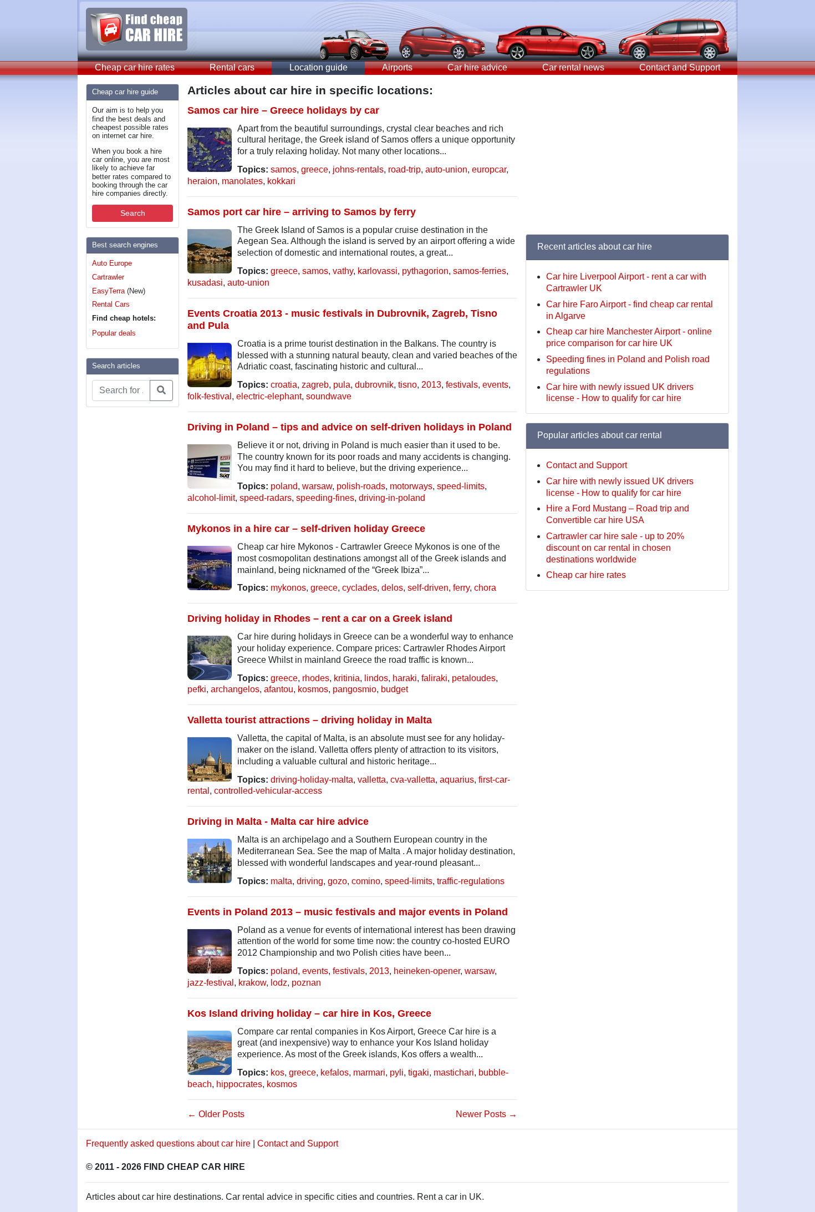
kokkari (281, 181)
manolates (242, 181)
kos (277, 1072)
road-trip (404, 169)
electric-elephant (269, 396)
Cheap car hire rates (135, 67)
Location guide (318, 67)
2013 (431, 384)
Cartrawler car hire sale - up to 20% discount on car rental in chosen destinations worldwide (615, 547)
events (495, 384)
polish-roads (361, 486)
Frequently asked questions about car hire (168, 1143)
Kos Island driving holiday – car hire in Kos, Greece (309, 1013)
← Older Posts (215, 1114)
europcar (489, 169)
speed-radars (266, 498)
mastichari (454, 1072)
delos (392, 587)
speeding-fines (325, 498)
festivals (462, 384)
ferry (461, 587)
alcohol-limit (211, 498)
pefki (196, 689)
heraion (202, 181)
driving (310, 881)
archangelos (235, 689)
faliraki (434, 678)
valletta (372, 779)
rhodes (315, 678)
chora (485, 587)
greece (314, 169)
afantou (278, 689)
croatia (284, 384)
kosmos (313, 689)
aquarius (457, 779)
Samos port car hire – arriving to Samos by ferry (301, 211)
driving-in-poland (392, 498)
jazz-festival (210, 982)
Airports (397, 67)
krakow (252, 982)
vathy (343, 271)
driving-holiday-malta (312, 779)
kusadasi (205, 282)
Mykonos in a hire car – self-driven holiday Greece (306, 528)
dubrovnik (374, 384)
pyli (397, 1072)
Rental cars (232, 67)
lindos (376, 678)
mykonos (288, 587)
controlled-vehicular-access (268, 790)
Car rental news (573, 67)
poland (284, 486)
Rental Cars (111, 304)
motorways (411, 486)
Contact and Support (679, 67)
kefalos (334, 1072)
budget (394, 689)
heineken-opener (427, 971)
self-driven (428, 587)
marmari (369, 1072)
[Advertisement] (130, 582)
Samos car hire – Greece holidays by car (283, 110)
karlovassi (378, 271)
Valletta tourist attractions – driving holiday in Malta (309, 720)
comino (366, 881)
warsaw (317, 486)
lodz (279, 982)
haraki (405, 678)
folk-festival (209, 396)
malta (281, 881)
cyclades (359, 587)
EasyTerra (108, 291)
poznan (306, 982)
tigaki (418, 1072)
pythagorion (425, 271)
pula (341, 384)
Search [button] (132, 213)
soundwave (329, 396)
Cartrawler (108, 277)
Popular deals (114, 333)
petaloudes (474, 678)
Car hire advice (477, 67)
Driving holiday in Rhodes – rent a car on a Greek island (319, 618)
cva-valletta (412, 779)
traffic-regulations (471, 881)
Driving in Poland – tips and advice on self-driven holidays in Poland (349, 427)
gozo (337, 881)
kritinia (347, 678)
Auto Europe (112, 263)
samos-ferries (479, 271)
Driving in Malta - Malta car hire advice (278, 821)
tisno (407, 384)
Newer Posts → (486, 1114)
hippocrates (239, 1084)
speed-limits (461, 486)
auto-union (446, 169)
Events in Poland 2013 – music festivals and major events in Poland (347, 911)
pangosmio (354, 689)
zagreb (315, 384)
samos (284, 169)
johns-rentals (358, 169)
